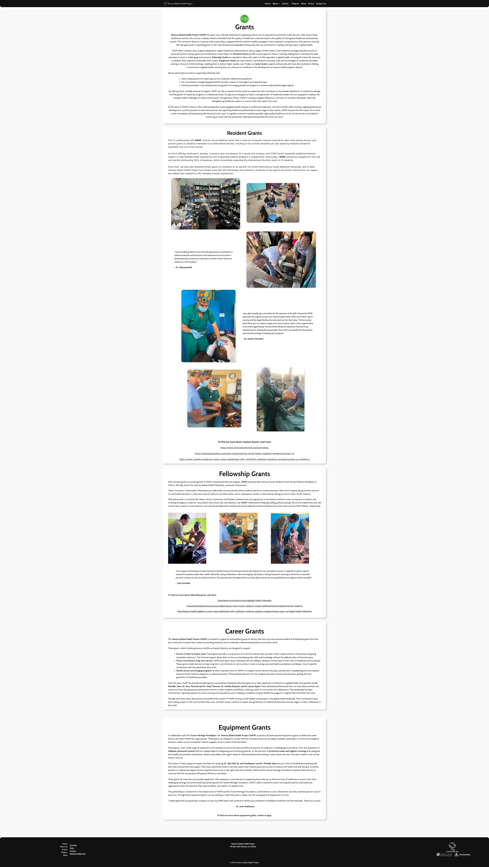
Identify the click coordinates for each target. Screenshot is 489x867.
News (72, 848)
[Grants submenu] (289, 3)
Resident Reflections (78, 854)
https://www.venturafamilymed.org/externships (244, 447)
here (269, 815)
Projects (73, 851)
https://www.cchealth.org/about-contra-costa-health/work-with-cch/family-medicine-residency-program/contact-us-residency (244, 459)
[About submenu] (279, 3)
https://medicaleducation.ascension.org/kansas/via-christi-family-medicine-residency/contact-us (244, 453)
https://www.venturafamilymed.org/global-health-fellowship (244, 600)
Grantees (73, 845)
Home (65, 844)
